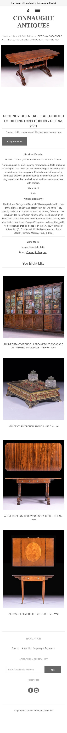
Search (15, 648)
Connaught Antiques (36, 252)
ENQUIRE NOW (14, 141)
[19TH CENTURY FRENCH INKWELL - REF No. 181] (33, 422)
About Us (26, 648)
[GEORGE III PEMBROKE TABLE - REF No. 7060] (33, 610)
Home (5, 36)
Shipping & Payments (44, 648)
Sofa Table (40, 247)
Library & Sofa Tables (23, 36)
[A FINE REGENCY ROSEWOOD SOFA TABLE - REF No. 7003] (33, 512)
